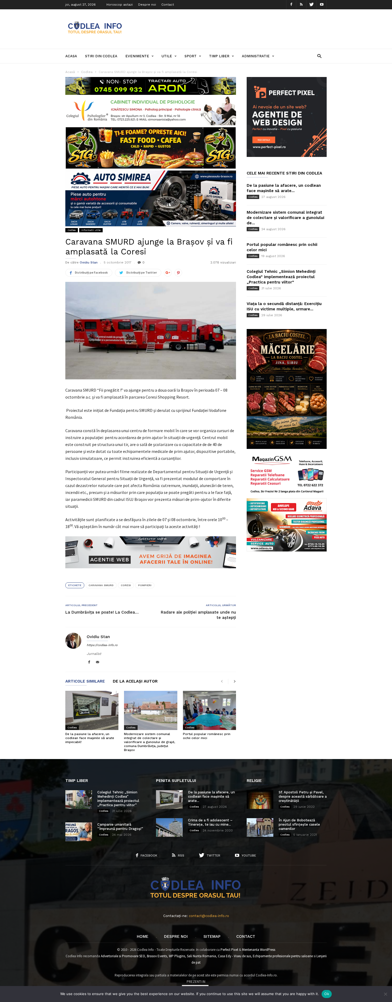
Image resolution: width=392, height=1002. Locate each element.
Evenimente (137, 56)
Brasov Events (157, 956)
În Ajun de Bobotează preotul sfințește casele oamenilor (299, 824)
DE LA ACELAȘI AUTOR (135, 681)
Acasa (71, 56)
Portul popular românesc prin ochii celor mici (206, 736)
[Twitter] (311, 4)
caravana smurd (101, 585)
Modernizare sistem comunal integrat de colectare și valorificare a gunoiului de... (285, 217)
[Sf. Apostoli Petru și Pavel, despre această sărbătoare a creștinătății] (260, 799)
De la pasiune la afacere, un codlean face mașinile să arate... (211, 796)
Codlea (71, 230)
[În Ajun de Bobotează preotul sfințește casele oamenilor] (260, 827)
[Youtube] (322, 4)
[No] (385, 994)
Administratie (256, 56)
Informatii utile (91, 230)
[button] (319, 55)
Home (142, 936)
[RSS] (301, 4)
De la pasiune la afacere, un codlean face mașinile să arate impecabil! (89, 738)
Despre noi (147, 4)
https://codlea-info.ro (102, 645)
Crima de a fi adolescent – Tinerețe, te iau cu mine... (210, 822)
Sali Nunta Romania (201, 956)
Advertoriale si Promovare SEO (123, 956)
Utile (167, 56)
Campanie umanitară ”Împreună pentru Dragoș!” (120, 826)
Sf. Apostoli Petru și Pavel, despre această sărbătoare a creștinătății (303, 796)
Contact (167, 4)
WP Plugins (177, 956)
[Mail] (97, 662)
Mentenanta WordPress (258, 949)
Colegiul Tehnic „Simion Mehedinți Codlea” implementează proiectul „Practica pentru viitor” (281, 277)
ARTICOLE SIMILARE (85, 681)
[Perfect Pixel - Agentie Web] (287, 156)
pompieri (144, 585)
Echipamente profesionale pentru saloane (283, 956)
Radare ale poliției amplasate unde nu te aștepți (198, 615)
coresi (126, 585)
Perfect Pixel (229, 949)
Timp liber (219, 56)
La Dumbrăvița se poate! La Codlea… (102, 612)
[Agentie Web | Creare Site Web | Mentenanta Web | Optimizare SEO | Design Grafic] (150, 572)
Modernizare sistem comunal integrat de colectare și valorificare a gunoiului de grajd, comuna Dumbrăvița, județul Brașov (149, 742)
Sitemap (212, 936)
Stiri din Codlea (101, 56)
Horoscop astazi (119, 4)
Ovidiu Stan (89, 262)
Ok (326, 994)
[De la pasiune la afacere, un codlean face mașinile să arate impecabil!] (91, 710)
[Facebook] (291, 4)
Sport (191, 56)
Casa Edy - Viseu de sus (234, 956)
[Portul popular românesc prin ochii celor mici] (209, 710)
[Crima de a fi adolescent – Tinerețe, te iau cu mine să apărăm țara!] (169, 827)
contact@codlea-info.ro (209, 916)
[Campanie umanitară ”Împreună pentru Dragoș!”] (78, 831)
